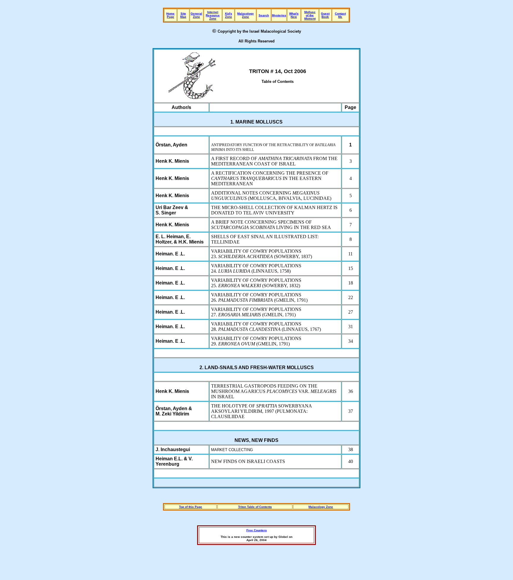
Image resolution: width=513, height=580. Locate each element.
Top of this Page (190, 506)
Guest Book (325, 15)
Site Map (183, 15)
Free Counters (256, 530)
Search (264, 15)
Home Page (170, 15)
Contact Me (340, 15)
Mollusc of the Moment (310, 15)
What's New (294, 15)
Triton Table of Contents (255, 506)
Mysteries (279, 15)
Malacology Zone (245, 15)
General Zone (196, 15)
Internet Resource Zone (213, 15)
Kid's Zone (228, 15)
